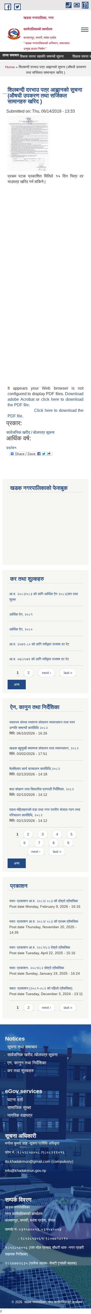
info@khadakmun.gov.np (25, 1170)
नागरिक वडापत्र (19, 1115)
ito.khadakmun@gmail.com (27, 1161)
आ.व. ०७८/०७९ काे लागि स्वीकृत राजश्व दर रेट (39, 659)
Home (10, 67)
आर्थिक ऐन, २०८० (21, 629)
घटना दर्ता (15, 1099)
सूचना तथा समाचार (22, 1047)
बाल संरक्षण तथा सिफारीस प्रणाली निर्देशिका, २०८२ (41, 789)
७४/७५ (11, 447)
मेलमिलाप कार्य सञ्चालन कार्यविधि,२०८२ (34, 769)
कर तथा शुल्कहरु (20, 1070)
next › (46, 673)
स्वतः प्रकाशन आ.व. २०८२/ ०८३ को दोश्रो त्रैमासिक (43, 901)
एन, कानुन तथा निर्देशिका (26, 1062)
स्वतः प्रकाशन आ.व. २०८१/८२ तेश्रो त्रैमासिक (39, 947)
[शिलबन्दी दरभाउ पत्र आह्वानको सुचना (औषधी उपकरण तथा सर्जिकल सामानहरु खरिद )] (29, 143)
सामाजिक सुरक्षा (19, 1107)
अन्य (16, 685)
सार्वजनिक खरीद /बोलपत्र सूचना (32, 1054)
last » (68, 673)
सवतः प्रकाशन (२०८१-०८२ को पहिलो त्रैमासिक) (41, 988)
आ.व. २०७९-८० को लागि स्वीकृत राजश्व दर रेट (39, 644)
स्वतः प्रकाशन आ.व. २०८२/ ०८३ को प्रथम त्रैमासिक (43, 921)
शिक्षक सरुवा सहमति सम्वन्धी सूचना (35, 56)
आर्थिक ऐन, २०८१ (21, 614)
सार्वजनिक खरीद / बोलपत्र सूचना (30, 432)
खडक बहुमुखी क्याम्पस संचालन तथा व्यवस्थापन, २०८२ (44, 748)
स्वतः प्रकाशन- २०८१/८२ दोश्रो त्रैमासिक (36, 968)
